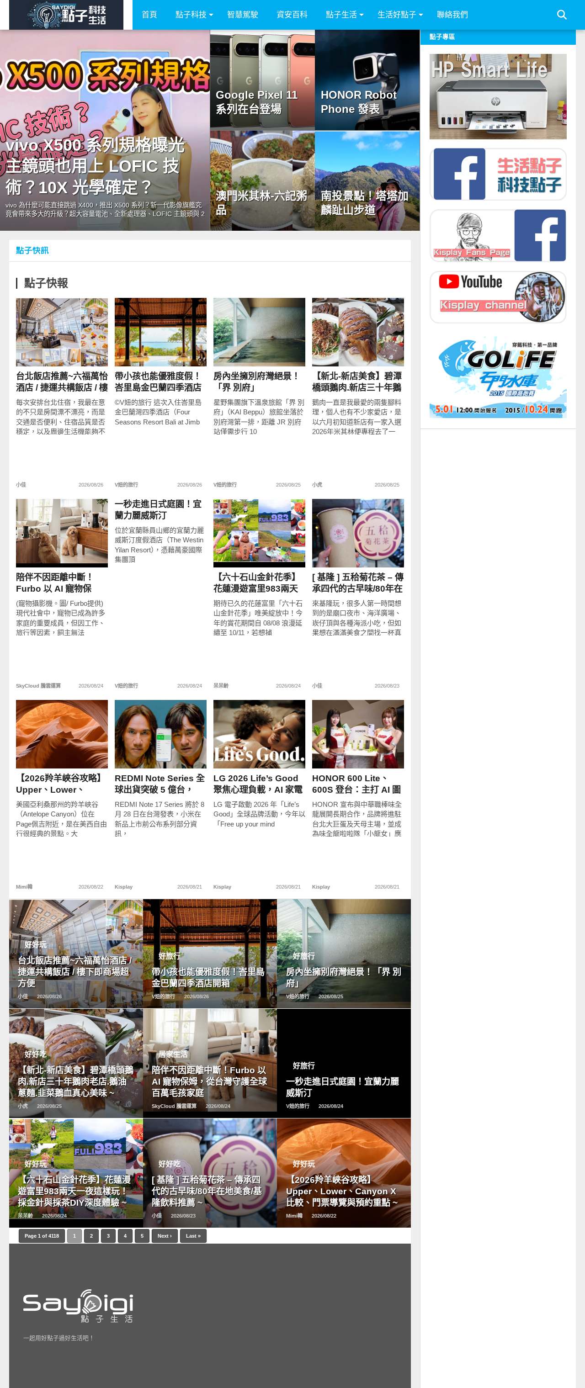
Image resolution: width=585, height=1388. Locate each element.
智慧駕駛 (242, 15)
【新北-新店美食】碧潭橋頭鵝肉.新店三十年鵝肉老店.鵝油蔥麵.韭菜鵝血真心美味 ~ (358, 382)
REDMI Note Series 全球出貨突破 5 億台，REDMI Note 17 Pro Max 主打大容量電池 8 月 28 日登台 (160, 784)
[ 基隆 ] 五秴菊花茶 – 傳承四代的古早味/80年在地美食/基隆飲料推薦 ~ (358, 583)
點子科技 (191, 15)
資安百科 (292, 15)
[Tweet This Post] (62, 351)
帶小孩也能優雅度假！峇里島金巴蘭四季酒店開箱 (158, 382)
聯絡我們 (452, 15)
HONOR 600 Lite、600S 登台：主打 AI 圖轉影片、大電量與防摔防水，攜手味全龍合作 (356, 784)
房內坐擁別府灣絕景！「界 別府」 (256, 381)
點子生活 (341, 15)
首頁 (149, 15)
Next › (165, 1236)
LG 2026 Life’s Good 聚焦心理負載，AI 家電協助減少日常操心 (258, 784)
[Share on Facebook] (42, 351)
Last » (193, 1236)
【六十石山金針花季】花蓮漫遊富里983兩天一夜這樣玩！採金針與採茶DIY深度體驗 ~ (256, 583)
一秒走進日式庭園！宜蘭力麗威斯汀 (158, 509)
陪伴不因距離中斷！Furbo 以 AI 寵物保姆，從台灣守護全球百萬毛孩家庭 (59, 583)
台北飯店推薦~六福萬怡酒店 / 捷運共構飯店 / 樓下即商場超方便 (62, 382)
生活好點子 (397, 15)
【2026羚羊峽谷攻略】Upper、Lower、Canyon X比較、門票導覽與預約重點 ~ (61, 784)
